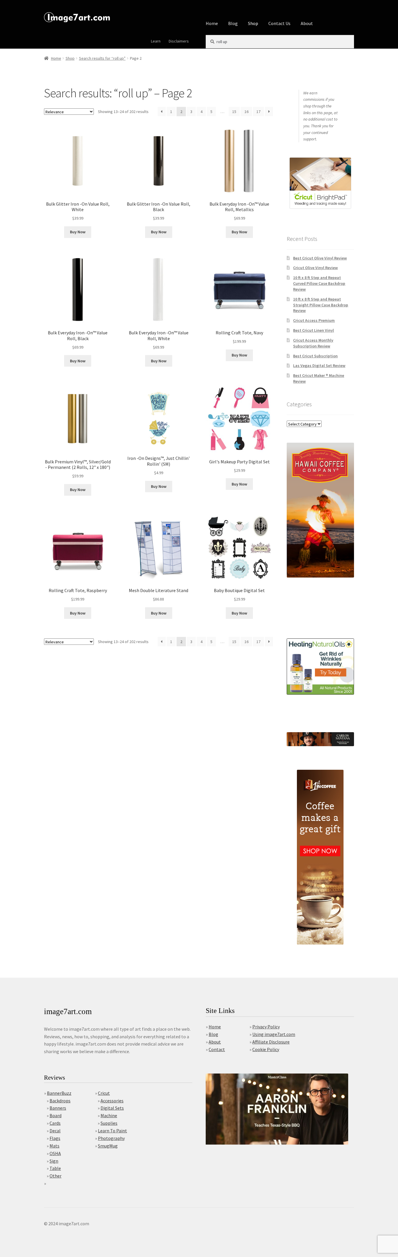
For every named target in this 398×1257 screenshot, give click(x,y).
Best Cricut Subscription (315, 356)
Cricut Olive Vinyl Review (315, 267)
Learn (156, 41)
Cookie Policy (265, 1049)
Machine (109, 1115)
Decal (55, 1131)
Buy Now (77, 231)
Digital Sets (112, 1108)
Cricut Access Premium (314, 320)
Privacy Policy (266, 1027)
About (307, 23)
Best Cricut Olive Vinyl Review (320, 258)
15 (234, 111)
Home (212, 23)
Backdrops (60, 1101)
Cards (55, 1123)
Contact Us (279, 23)
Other (55, 1176)
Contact (217, 1049)
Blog (233, 23)
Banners (58, 1108)
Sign (54, 1161)
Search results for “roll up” (102, 58)
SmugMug (108, 1146)
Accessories (112, 1101)
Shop (253, 23)
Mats (54, 1146)
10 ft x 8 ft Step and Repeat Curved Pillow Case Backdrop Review (319, 283)
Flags (55, 1138)
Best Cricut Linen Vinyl (313, 330)
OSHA (55, 1153)
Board (55, 1115)
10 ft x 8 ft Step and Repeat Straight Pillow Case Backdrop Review (320, 304)
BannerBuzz (59, 1093)
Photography (111, 1138)
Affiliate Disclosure (271, 1042)
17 (258, 111)
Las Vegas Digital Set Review (319, 365)
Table (55, 1168)
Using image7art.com (273, 1034)
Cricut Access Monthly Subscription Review (313, 343)
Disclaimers (179, 41)
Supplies (109, 1123)
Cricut (104, 1093)
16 (246, 111)
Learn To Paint (112, 1131)
